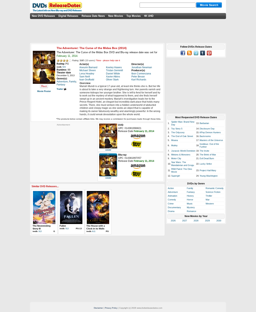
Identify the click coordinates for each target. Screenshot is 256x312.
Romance (191, 211)
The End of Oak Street (182, 136)
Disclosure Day (207, 128)
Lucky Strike (206, 164)
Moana (174, 140)
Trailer (60, 89)
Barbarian (204, 123)
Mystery (191, 207)
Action (171, 188)
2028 (196, 220)
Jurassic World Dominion (183, 151)
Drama (171, 211)
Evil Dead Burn (207, 158)
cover (108, 150)
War (208, 199)
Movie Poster (44, 91)
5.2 (67, 228)
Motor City (176, 158)
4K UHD (148, 15)
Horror (190, 199)
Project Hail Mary (208, 170)
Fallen (63, 226)
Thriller (209, 196)
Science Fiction (213, 192)
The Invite (204, 151)
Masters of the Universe (211, 140)
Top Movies (133, 15)
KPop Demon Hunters (210, 132)
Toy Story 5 (176, 128)
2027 (184, 220)
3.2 (40, 231)
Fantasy (191, 192)
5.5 (64, 67)
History (190, 196)
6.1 (93, 231)
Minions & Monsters (180, 154)
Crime (171, 203)
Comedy (172, 199)
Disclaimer (98, 308)
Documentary (174, 207)
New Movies (115, 15)
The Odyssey (178, 132)
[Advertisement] (63, 151)
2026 (173, 220)
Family (190, 188)
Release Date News (93, 15)
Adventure (173, 192)
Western (210, 203)
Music (190, 203)
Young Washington (209, 176)
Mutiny (174, 145)
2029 (207, 220)
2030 (218, 220)
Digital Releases (68, 15)
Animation (172, 196)
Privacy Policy (111, 308)
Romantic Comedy (215, 188)
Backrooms (205, 136)
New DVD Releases (43, 15)
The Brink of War (208, 154)
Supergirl (175, 176)
